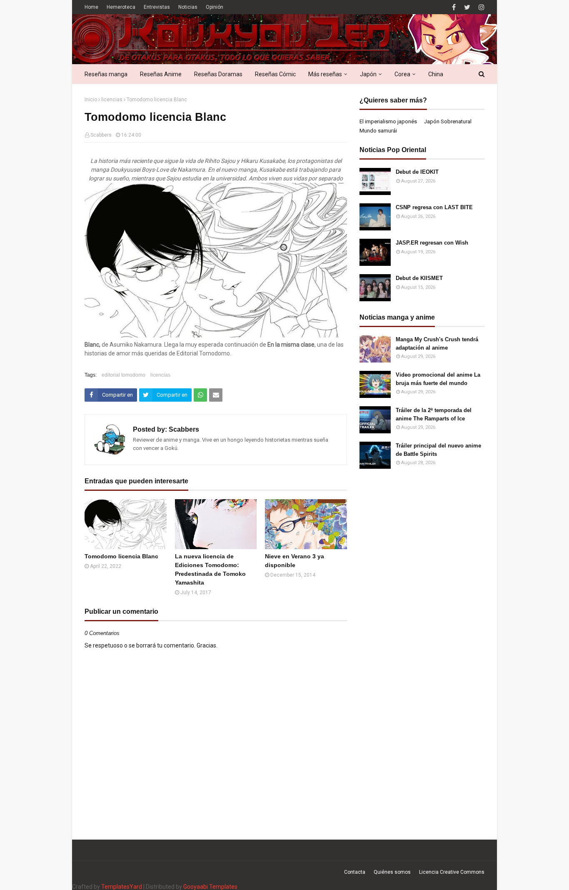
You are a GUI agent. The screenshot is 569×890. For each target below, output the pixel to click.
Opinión (214, 7)
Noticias (187, 7)
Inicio (91, 99)
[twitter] (467, 7)
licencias (111, 99)
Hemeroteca (121, 7)
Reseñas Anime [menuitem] (161, 74)
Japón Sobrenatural (448, 121)
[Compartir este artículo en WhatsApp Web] (200, 395)
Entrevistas (157, 7)
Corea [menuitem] (402, 74)
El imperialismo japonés (388, 121)
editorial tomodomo (123, 375)
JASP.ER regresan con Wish (432, 243)
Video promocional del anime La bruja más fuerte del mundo (438, 379)
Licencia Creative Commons (451, 872)
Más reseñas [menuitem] (325, 74)
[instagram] (480, 7)
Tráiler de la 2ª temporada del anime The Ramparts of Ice (434, 414)
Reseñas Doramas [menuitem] (218, 74)
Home (91, 7)
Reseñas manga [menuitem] (106, 74)
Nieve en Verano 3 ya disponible (294, 560)
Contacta (354, 872)
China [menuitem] (435, 74)
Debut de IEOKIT (417, 172)
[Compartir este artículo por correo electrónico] (215, 395)
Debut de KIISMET (419, 278)
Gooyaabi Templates (210, 886)
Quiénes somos (392, 872)
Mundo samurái (378, 131)
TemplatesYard (121, 886)
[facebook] (454, 7)
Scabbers (101, 135)
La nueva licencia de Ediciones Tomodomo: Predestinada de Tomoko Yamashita (210, 569)
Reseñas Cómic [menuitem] (275, 74)
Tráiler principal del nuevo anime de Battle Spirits (438, 449)
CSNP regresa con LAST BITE (434, 207)
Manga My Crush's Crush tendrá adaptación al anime (437, 343)
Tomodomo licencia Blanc (121, 556)
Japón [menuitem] (368, 74)
